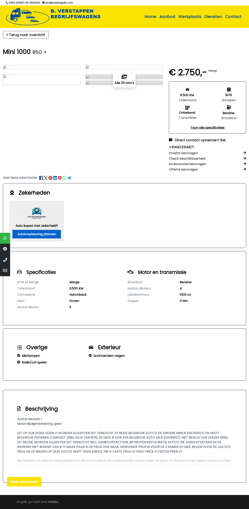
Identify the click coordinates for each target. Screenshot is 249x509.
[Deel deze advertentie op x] (46, 177)
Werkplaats (189, 16)
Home (150, 16)
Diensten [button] (213, 16)
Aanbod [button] (167, 16)
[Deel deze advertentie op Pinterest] (50, 177)
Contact (233, 16)
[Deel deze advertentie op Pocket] (60, 177)
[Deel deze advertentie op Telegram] (69, 177)
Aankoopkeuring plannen (37, 234)
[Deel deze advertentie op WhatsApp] (64, 177)
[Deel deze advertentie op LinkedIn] (55, 177)
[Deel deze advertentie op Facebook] (41, 177)
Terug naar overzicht (27, 34)
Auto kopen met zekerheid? (37, 225)
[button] (207, 127)
